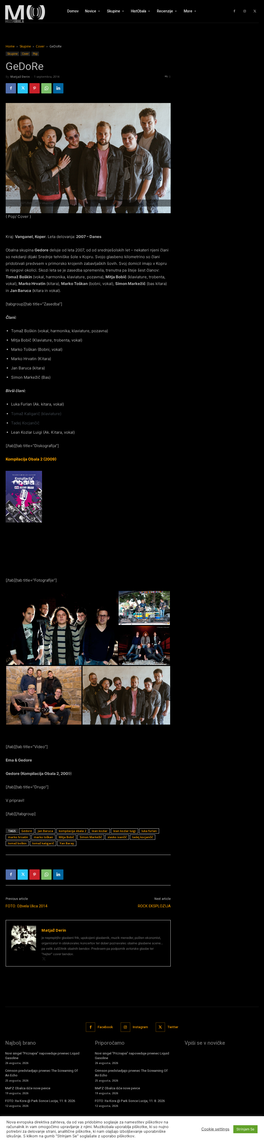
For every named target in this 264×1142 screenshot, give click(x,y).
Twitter (173, 1027)
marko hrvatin (18, 837)
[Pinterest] (34, 88)
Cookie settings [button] (215, 1129)
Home (10, 46)
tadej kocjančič (142, 837)
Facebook (105, 1027)
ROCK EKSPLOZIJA (154, 906)
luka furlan (149, 831)
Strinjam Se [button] (245, 1129)
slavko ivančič (117, 837)
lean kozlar (100, 831)
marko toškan (43, 837)
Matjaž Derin (20, 76)
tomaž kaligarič (43, 843)
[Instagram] (245, 11)
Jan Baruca (45, 831)
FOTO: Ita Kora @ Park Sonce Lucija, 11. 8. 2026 (40, 1100)
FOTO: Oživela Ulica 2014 (26, 906)
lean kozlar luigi (124, 831)
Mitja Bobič (66, 837)
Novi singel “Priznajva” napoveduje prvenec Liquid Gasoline (42, 1055)
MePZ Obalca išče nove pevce (27, 1088)
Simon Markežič (91, 837)
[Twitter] (255, 11)
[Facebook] (234, 11)
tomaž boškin (17, 843)
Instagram (140, 1027)
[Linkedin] (58, 88)
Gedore (26, 831)
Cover (40, 46)
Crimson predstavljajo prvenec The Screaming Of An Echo (41, 1073)
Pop (35, 53)
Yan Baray (67, 843)
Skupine (25, 46)
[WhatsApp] (46, 88)
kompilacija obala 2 (72, 831)
